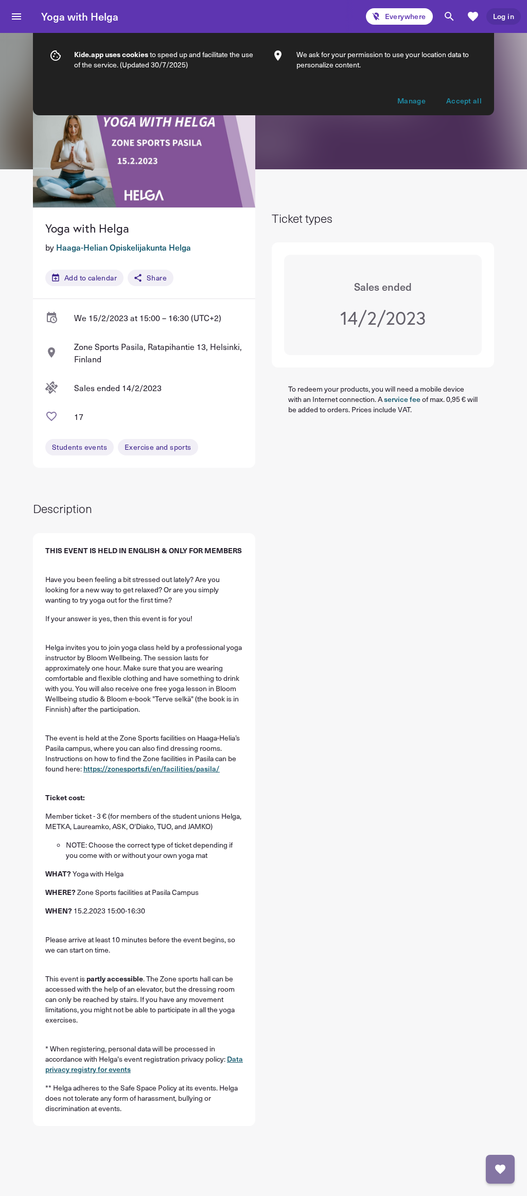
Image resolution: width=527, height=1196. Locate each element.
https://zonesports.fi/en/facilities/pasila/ (151, 768)
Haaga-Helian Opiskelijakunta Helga (123, 247)
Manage (411, 100)
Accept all (464, 100)
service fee (402, 399)
